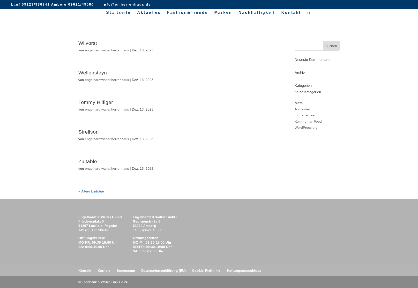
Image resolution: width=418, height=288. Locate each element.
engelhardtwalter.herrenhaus (107, 50)
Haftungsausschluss (244, 270)
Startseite (118, 13)
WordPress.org (306, 127)
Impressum (126, 270)
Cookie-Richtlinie (206, 270)
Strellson (88, 132)
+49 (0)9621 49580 (147, 230)
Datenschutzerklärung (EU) (163, 270)
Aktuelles (149, 13)
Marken (223, 13)
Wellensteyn (92, 72)
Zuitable (87, 161)
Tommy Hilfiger (95, 102)
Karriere (104, 270)
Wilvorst (87, 43)
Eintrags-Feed (305, 115)
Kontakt (291, 13)
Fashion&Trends (187, 13)
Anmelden (302, 109)
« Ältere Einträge (91, 191)
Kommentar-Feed (308, 121)
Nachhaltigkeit (257, 13)
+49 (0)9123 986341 (94, 230)
